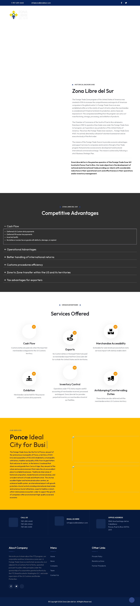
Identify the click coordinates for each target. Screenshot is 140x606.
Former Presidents (99, 566)
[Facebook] (11, 586)
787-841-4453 (26, 527)
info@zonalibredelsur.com (41, 3)
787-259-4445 (26, 521)
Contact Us (59, 28)
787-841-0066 (27, 524)
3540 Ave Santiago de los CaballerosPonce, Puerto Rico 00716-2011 (119, 525)
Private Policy (97, 556)
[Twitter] (16, 586)
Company (35, 28)
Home (15, 28)
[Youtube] (22, 586)
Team (46, 28)
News (24, 28)
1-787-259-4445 (17, 3)
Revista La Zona (98, 561)
